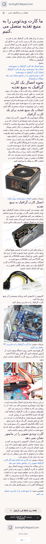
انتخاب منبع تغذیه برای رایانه (19, 198)
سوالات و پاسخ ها (36, 78)
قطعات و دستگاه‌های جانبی (18, 12)
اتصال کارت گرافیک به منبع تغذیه (29, 72)
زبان (21, 539)
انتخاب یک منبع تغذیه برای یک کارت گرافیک (25, 69)
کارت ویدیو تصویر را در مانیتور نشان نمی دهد (24, 75)
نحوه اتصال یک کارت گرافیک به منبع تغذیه (26, 66)
